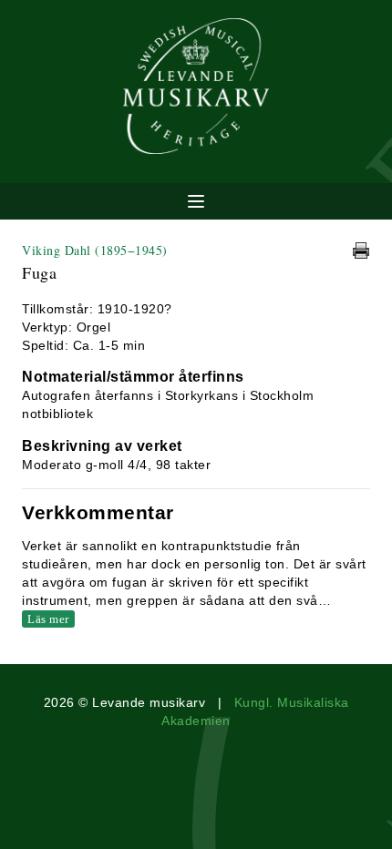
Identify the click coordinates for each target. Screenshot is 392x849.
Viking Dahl (95, 250)
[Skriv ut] (361, 250)
